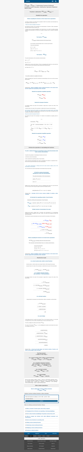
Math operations (29, 448)
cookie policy (54, 433)
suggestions (37, 433)
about (28, 433)
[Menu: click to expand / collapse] (53, 1)
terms (46, 433)
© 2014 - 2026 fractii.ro (41, 438)
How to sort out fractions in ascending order (35, 419)
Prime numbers (30, 443)
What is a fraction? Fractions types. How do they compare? (38, 408)
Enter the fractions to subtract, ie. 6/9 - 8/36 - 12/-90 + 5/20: (37, 396)
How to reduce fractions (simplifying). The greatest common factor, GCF (40, 413)
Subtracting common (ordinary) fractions (34, 425)
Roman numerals (41, 443)
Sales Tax (53, 443)
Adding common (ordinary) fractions (33, 422)
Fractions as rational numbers (32, 430)
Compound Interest (41, 448)
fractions (28, 1)
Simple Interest (53, 448)
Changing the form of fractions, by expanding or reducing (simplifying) (40, 411)
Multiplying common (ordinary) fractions (34, 427)
